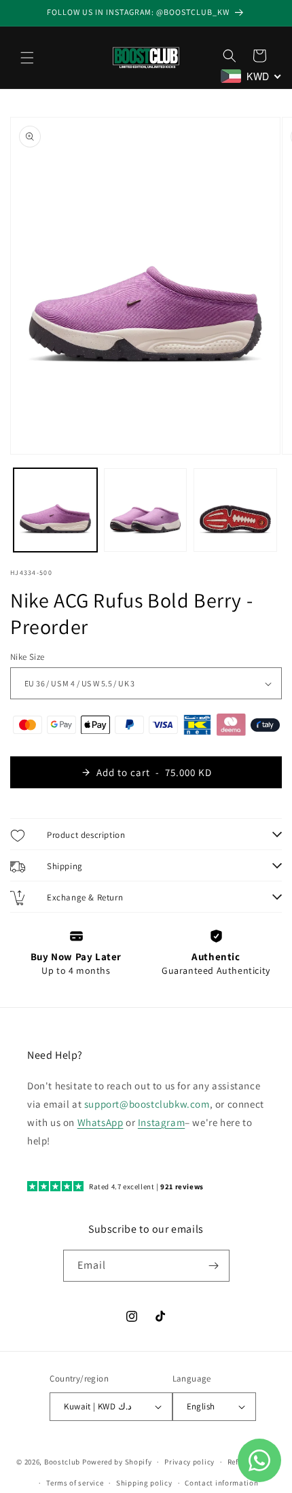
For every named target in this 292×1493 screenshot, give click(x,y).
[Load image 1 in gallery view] (55, 510)
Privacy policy (189, 1461)
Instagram (161, 1122)
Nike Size (27, 657)
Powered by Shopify (117, 1461)
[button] (27, 58)
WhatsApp (100, 1122)
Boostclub (62, 1461)
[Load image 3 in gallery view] (235, 510)
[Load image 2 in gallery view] (145, 510)
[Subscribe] (214, 1266)
